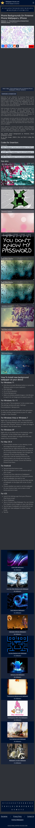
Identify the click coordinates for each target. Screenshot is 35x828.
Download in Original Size (9, 93)
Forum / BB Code (6, 155)
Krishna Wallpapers (18, 820)
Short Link (4, 145)
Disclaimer (4, 816)
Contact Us (30, 816)
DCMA (31, 46)
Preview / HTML (6, 150)
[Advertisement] (17, 68)
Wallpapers (4, 21)
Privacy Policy (17, 816)
